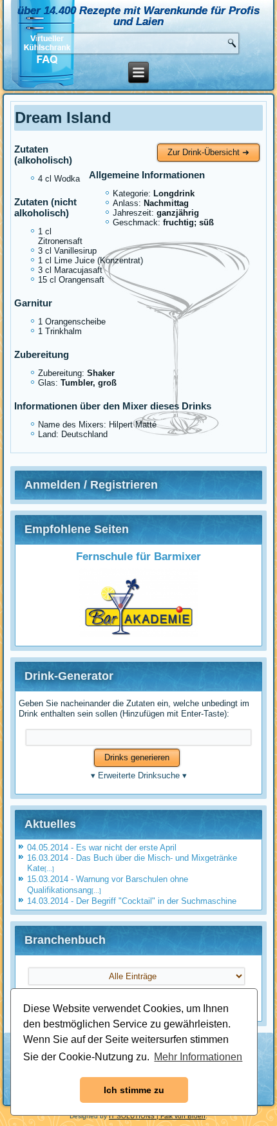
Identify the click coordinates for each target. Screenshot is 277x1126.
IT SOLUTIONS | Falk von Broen (157, 1116)
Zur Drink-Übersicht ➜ (208, 152)
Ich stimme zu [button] (134, 1090)
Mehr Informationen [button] (198, 1056)
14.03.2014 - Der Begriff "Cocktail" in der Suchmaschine (131, 901)
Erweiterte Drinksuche (139, 775)
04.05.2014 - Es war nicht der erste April (102, 847)
